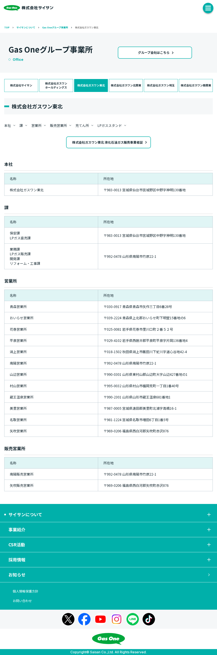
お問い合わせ (22, 600)
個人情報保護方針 (25, 591)
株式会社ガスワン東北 (86, 27)
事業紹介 (16, 529)
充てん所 (82, 125)
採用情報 (16, 559)
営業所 (36, 125)
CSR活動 (16, 544)
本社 (7, 125)
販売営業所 (58, 125)
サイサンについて (26, 27)
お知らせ (16, 575)
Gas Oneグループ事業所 (55, 27)
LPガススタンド (109, 125)
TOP (7, 27)
